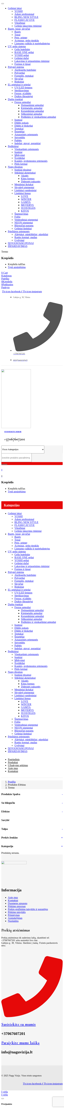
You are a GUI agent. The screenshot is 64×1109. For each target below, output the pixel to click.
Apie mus (13, 897)
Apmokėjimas (15, 918)
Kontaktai (13, 900)
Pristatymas (14, 915)
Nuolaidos (13, 921)
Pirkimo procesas (17, 906)
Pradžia (12, 781)
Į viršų (4, 1091)
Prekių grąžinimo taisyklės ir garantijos (28, 909)
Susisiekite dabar (12, 432)
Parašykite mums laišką (20, 1042)
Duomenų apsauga (17, 903)
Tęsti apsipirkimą (17, 267)
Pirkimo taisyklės (17, 912)
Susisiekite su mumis (18, 1024)
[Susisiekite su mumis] (32, 1016)
